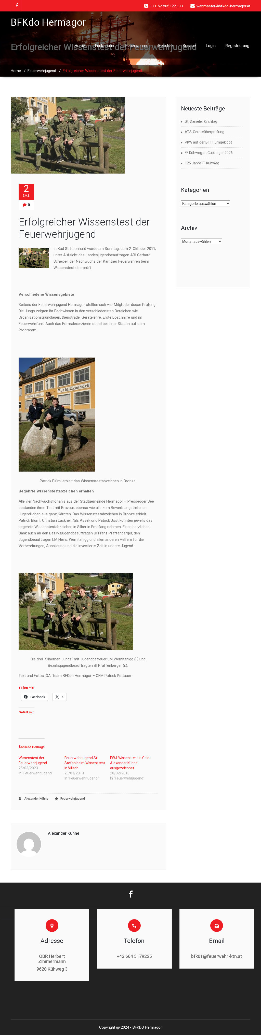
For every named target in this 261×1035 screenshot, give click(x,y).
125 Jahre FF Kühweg (202, 163)
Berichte (165, 45)
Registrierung (237, 45)
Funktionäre (105, 45)
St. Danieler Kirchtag (201, 121)
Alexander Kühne (35, 798)
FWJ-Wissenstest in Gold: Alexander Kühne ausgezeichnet (130, 763)
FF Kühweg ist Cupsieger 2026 (209, 153)
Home (79, 45)
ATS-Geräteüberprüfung (204, 132)
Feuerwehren (136, 45)
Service (189, 45)
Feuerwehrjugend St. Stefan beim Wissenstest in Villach (84, 763)
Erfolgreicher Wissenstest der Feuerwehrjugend (84, 228)
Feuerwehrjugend (42, 70)
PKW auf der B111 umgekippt (208, 142)
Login (211, 45)
